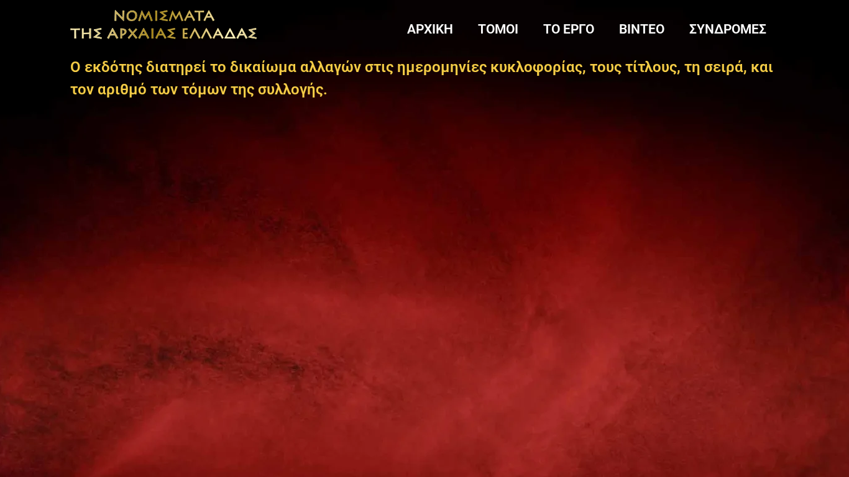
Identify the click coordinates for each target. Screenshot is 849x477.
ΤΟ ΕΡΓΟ (568, 29)
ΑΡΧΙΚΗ (430, 29)
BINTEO (641, 29)
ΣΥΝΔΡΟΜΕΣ (727, 29)
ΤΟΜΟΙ (498, 29)
